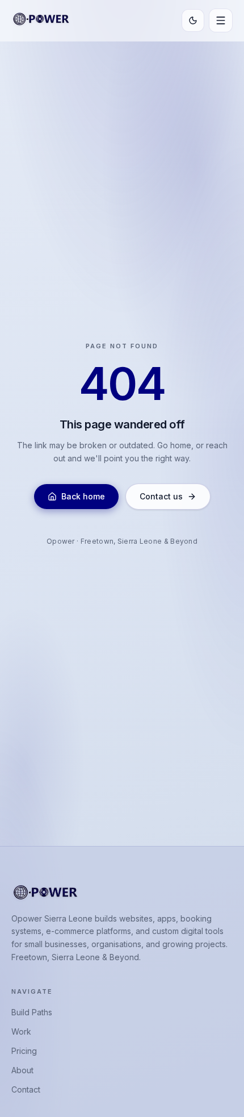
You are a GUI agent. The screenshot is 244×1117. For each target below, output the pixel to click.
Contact (25, 1089)
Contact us (161, 496)
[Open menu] (221, 20)
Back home (83, 496)
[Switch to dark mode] (193, 20)
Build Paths (31, 1012)
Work (21, 1031)
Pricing (24, 1051)
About (22, 1070)
